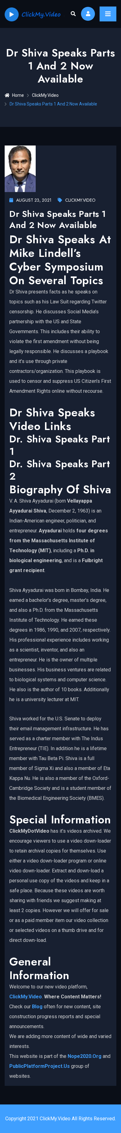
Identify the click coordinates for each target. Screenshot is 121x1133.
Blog (37, 1007)
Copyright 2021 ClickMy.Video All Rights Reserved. (60, 1119)
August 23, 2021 (34, 200)
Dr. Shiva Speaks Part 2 (59, 470)
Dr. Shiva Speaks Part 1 (59, 445)
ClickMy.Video (45, 95)
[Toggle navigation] (108, 14)
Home (18, 95)
